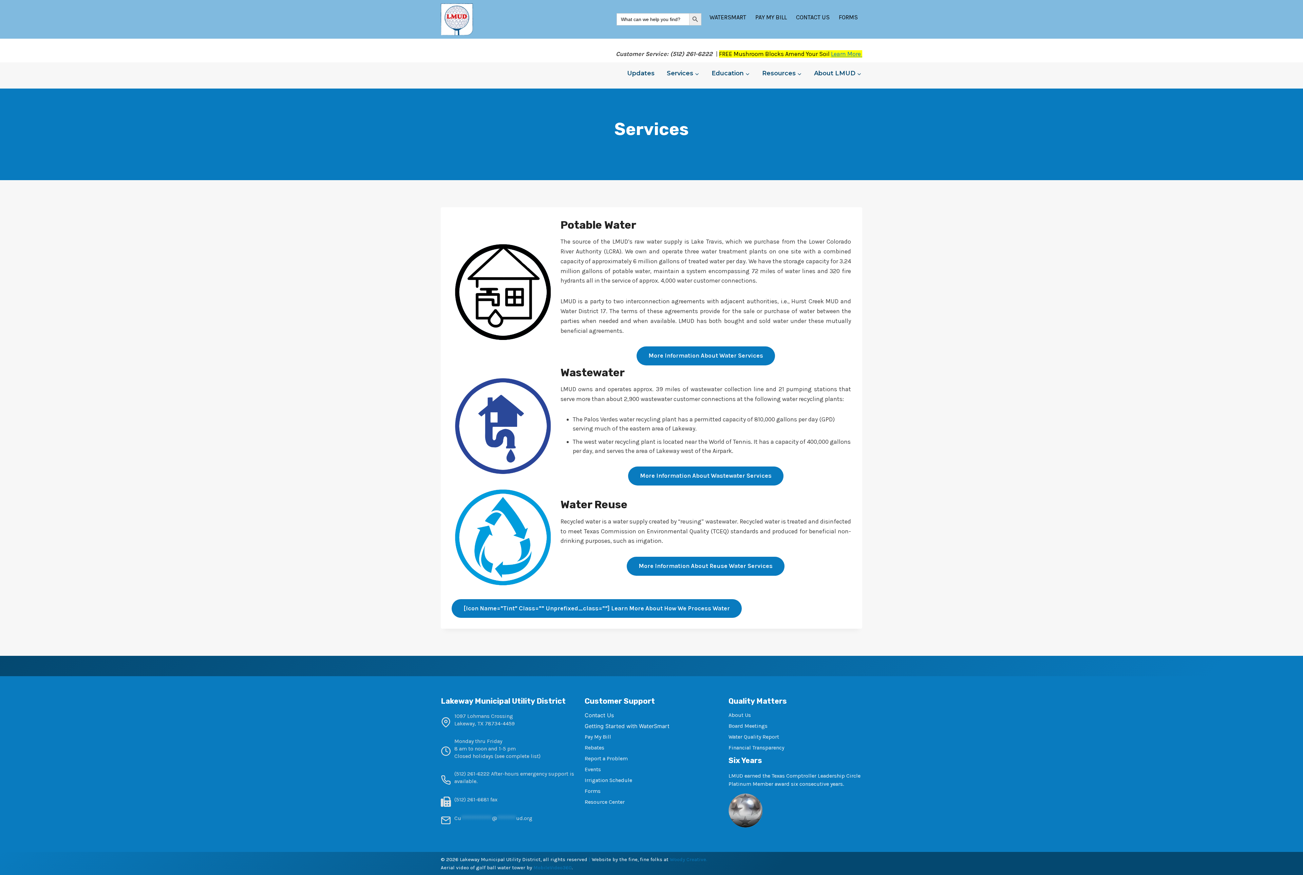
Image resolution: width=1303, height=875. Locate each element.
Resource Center (605, 802)
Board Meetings (748, 726)
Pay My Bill (771, 17)
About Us (740, 715)
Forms (848, 17)
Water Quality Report (754, 737)
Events (593, 769)
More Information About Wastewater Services (706, 475)
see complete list (517, 756)
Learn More (846, 54)
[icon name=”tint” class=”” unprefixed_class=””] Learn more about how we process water (597, 608)
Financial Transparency (756, 747)
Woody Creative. (688, 859)
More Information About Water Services (705, 355)
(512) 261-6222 (472, 774)
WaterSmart (728, 17)
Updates (641, 73)
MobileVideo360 (552, 867)
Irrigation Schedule (608, 780)
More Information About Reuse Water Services (706, 566)
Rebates (594, 747)
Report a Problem (606, 758)
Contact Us (813, 17)
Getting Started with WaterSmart (627, 726)
